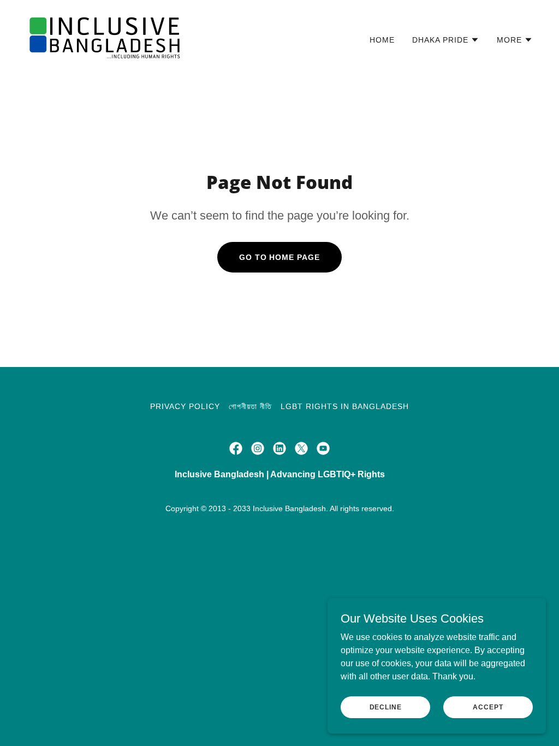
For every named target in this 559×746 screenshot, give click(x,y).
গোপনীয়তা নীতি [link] (250, 406)
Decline (386, 707)
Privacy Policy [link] (185, 406)
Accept (488, 707)
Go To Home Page (279, 257)
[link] (105, 37)
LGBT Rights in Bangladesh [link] (345, 406)
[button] (445, 39)
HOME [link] (382, 39)
